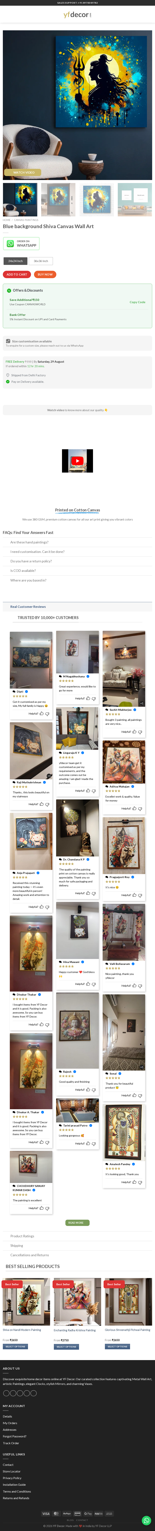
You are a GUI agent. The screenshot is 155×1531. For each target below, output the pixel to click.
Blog (70, 1520)
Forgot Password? (14, 1436)
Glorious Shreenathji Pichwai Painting (127, 1329)
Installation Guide (14, 1484)
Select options (15, 1346)
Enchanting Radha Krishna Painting (75, 1330)
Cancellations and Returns (29, 1255)
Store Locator (12, 1471)
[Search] (144, 14)
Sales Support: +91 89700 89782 (77, 2)
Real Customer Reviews (28, 607)
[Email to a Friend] (27, 397)
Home (6, 220)
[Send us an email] (13, 1393)
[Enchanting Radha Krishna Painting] (77, 1302)
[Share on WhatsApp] (6, 397)
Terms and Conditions (17, 1491)
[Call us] (20, 1393)
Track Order (11, 1443)
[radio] (15, 261)
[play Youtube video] (77, 461)
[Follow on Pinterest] (27, 1393)
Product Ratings (22, 1236)
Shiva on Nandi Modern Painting (22, 1329)
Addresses (9, 1429)
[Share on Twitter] (20, 397)
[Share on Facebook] (13, 397)
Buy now (45, 274)
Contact (8, 1464)
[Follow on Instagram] (6, 1393)
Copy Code (137, 302)
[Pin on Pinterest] (33, 397)
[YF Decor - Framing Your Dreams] (77, 14)
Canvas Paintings (26, 220)
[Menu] (5, 14)
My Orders (10, 1423)
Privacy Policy (12, 1478)
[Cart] (150, 14)
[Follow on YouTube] (33, 1393)
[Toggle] (6, 543)
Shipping (16, 1246)
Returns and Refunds (16, 1498)
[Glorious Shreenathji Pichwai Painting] (128, 1301)
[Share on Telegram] (40, 397)
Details (7, 1416)
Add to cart (17, 274)
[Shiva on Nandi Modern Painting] (26, 1301)
